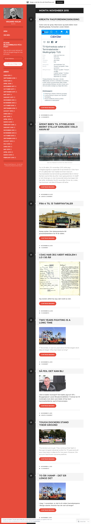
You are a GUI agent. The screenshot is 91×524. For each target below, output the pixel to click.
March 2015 (8, 155)
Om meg (7, 35)
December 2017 (9, 86)
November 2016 (9, 103)
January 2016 (8, 127)
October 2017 (9, 89)
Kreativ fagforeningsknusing (59, 19)
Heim (5, 31)
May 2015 (7, 149)
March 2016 (8, 122)
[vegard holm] (13, 13)
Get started (60, 2)
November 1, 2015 (46, 517)
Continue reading (47, 107)
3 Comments (45, 313)
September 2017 (9, 92)
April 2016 (7, 119)
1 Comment (44, 247)
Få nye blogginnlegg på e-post (13, 45)
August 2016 (8, 111)
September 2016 (9, 108)
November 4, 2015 (46, 466)
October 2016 (9, 105)
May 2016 (7, 116)
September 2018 (9, 78)
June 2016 (7, 114)
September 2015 (9, 138)
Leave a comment (46, 196)
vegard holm (13, 22)
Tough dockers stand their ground (54, 423)
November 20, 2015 (47, 311)
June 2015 (7, 146)
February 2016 (9, 124)
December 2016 (9, 100)
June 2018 (7, 81)
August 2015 (8, 141)
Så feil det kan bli (51, 371)
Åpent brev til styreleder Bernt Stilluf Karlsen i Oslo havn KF (58, 127)
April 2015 (7, 152)
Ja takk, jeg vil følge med (13, 64)
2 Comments (45, 117)
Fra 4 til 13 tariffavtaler (56, 203)
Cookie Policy (36, 521)
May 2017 (7, 94)
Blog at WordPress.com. (10, 164)
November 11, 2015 (46, 413)
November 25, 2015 (47, 245)
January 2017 (8, 97)
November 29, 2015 (47, 194)
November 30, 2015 (47, 115)
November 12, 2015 (46, 362)
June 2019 (7, 75)
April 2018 (7, 83)
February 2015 (9, 157)
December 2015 (9, 130)
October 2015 (9, 135)
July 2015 (7, 144)
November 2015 (9, 133)
